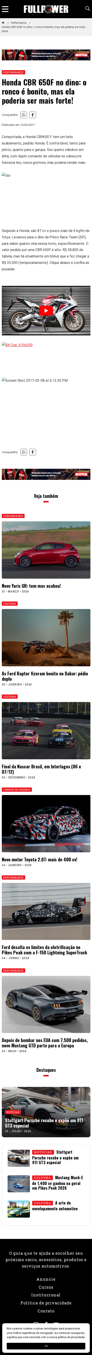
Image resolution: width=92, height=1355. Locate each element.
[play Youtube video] (46, 310)
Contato (46, 1310)
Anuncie (46, 1279)
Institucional (46, 1295)
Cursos (46, 1287)
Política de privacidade (46, 1303)
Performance (19, 22)
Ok (46, 1346)
